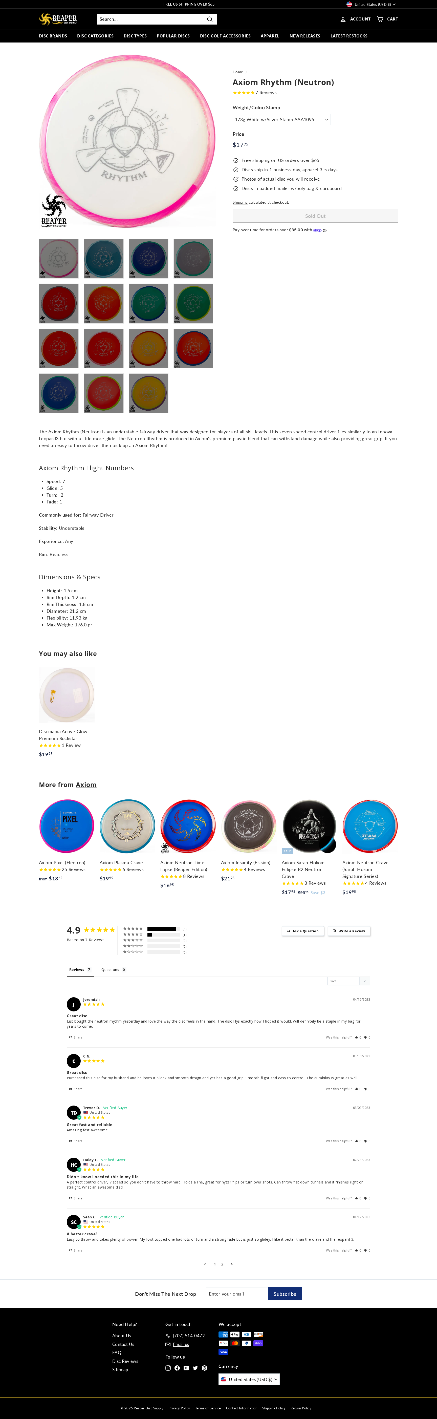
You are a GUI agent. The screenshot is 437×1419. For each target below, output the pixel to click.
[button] (358, 1037)
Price (238, 134)
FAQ (116, 1352)
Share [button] (78, 1037)
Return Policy (301, 1408)
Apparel (270, 36)
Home (238, 72)
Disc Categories (95, 36)
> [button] (232, 1263)
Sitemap (120, 1369)
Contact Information (241, 1408)
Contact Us (123, 1344)
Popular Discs (173, 36)
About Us (121, 1335)
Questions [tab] (110, 969)
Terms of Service (208, 1408)
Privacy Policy (179, 1408)
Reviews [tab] (76, 969)
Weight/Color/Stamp (256, 108)
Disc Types (135, 36)
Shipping (240, 202)
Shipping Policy (274, 1408)
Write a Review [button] (352, 931)
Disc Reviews (125, 1361)
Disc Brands (53, 36)
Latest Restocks (349, 36)
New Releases (305, 36)
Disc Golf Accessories (225, 36)
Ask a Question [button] (306, 931)
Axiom (86, 784)
